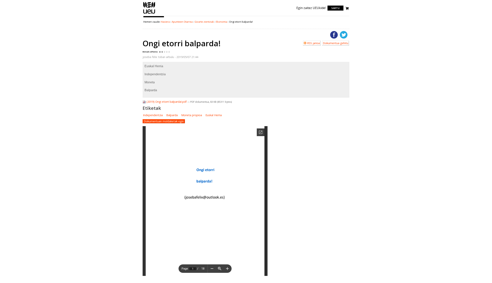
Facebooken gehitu (334, 35)
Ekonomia (221, 21)
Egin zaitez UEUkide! (311, 8)
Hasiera (165, 21)
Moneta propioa (191, 115)
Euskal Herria (213, 115)
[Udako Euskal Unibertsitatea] (149, 14)
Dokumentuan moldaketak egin (164, 121)
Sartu (335, 8)
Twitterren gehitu (343, 35)
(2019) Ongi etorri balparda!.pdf (166, 101)
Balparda (172, 115)
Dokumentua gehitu (335, 43)
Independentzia (153, 115)
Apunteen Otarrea (182, 21)
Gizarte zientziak (204, 21)
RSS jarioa (313, 43)
